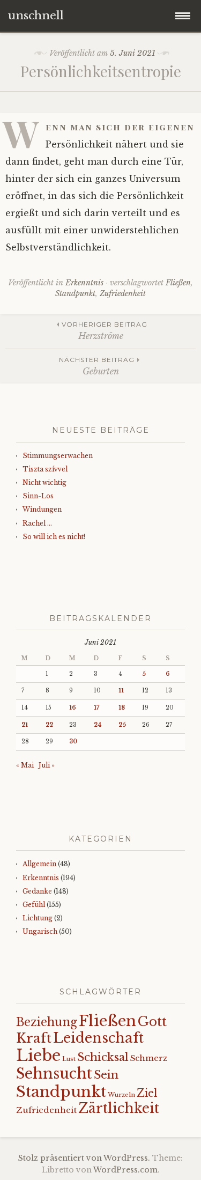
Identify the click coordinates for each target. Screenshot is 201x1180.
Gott (152, 1021)
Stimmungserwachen (58, 456)
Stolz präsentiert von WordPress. (84, 1158)
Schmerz (148, 1058)
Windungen (42, 509)
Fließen (178, 282)
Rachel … (37, 523)
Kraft (33, 1038)
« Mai (25, 765)
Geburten (97, 366)
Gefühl (34, 905)
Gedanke (37, 891)
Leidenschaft (98, 1037)
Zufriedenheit (123, 293)
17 (96, 707)
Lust (69, 1059)
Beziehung (46, 1022)
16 (72, 707)
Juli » (47, 765)
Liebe (38, 1055)
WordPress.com (125, 1170)
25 (122, 724)
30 (73, 741)
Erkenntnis (84, 282)
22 (49, 724)
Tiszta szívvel (45, 469)
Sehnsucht (54, 1073)
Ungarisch (40, 931)
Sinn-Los (38, 496)
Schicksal (103, 1057)
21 (24, 724)
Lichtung (38, 918)
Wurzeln (121, 1094)
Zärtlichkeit (118, 1108)
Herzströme (104, 330)
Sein (106, 1075)
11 (121, 690)
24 (98, 724)
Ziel (147, 1093)
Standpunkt (75, 293)
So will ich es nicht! (54, 537)
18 (121, 707)
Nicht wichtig (44, 482)
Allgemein (39, 864)
